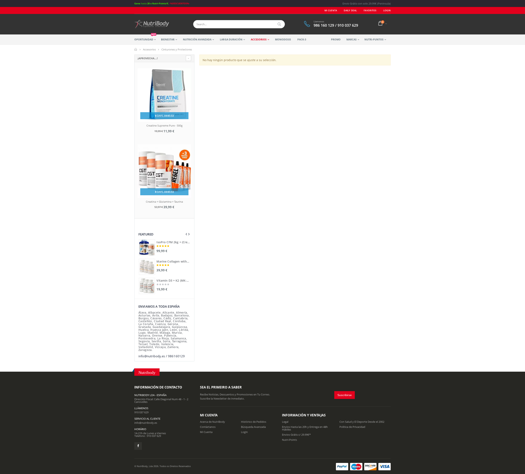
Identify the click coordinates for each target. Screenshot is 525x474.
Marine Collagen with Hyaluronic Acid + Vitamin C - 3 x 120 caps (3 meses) (173, 261)
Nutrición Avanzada (197, 39)
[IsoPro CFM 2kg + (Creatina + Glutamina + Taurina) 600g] (147, 247)
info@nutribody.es (145, 423)
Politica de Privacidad (352, 427)
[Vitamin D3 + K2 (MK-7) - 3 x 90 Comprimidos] (147, 286)
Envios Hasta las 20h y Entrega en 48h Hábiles (305, 428)
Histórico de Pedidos (253, 422)
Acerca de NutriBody (212, 422)
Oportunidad (145, 37)
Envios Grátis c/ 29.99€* (296, 434)
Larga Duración (231, 39)
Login (244, 432)
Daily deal (350, 10)
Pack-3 (301, 39)
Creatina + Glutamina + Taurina (164, 201)
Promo (336, 39)
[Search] (279, 24)
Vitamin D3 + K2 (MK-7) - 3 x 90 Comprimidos (173, 280)
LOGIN (387, 10)
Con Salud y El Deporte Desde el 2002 (361, 422)
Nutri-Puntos (373, 39)
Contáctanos (208, 427)
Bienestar (168, 39)
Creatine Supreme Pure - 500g (164, 125)
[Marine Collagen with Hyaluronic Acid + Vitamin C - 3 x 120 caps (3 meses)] (147, 267)
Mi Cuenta (330, 10)
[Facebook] (138, 446)
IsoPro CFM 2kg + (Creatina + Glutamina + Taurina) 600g (173, 242)
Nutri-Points (289, 440)
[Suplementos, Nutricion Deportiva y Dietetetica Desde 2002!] (151, 24)
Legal (285, 422)
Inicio (135, 49)
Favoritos (370, 10)
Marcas (351, 39)
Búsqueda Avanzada (253, 427)
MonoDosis (283, 39)
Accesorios (259, 39)
